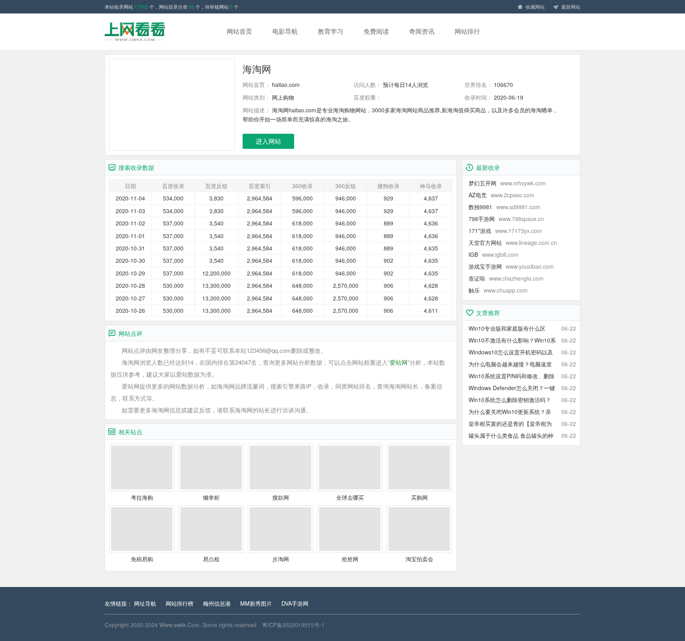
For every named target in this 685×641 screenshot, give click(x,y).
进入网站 (268, 141)
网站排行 (467, 31)
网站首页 (239, 31)
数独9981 (504, 207)
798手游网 (506, 219)
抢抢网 (350, 559)
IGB (494, 254)
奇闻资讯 (421, 31)
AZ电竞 (501, 195)
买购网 (419, 497)
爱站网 (399, 362)
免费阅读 (376, 31)
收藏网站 (535, 6)
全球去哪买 (350, 497)
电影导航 (285, 31)
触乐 (498, 290)
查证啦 (506, 278)
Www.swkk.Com (179, 625)
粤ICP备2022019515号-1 (293, 625)
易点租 (211, 559)
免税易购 (142, 559)
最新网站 (570, 6)
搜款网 (280, 497)
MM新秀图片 (256, 603)
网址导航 (145, 603)
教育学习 (330, 31)
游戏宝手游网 (511, 266)
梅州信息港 (217, 603)
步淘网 (280, 559)
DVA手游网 (294, 603)
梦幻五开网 (507, 183)
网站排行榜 (179, 603)
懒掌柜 (211, 497)
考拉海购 (142, 497)
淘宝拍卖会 (419, 559)
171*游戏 (505, 231)
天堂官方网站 (513, 242)
